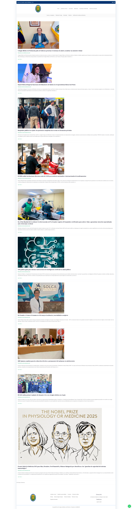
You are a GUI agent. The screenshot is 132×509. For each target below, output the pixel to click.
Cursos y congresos (50, 15)
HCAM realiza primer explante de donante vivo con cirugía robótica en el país (41, 395)
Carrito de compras (93, 8)
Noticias (70, 15)
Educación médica (75, 494)
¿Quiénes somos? (64, 8)
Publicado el (24, 52)
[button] (129, 506)
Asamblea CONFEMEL (83, 8)
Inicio (58, 8)
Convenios (71, 8)
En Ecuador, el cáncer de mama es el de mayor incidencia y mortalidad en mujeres (43, 315)
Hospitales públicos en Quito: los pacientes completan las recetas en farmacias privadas (45, 130)
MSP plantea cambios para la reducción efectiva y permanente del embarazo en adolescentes (46, 361)
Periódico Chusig (59, 15)
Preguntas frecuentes (53, 499)
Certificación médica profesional (79, 15)
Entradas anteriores (21, 482)
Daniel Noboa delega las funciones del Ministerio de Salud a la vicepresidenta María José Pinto (46, 84)
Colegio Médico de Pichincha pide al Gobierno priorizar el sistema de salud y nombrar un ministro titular (50, 51)
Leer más (19, 59)
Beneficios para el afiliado (62, 494)
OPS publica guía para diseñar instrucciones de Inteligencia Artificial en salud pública (44, 269)
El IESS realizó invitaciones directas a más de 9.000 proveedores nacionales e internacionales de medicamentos (52, 176)
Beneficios (76, 8)
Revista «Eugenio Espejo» (58, 496)
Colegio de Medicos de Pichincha (65, 507)
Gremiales (65, 15)
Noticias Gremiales (67, 496)
